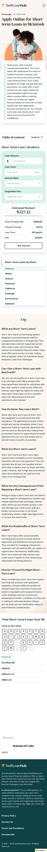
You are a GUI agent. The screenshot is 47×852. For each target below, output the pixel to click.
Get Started (23, 245)
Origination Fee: (13, 191)
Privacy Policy (9, 815)
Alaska (8, 273)
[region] (23, 714)
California (10, 288)
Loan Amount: (12, 155)
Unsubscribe (8, 834)
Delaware (10, 303)
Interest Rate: (12, 178)
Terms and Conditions (13, 828)
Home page (6, 14)
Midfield (6, 668)
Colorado (9, 293)
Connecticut (11, 298)
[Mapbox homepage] (8, 737)
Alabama (9, 268)
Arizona (9, 278)
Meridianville (8, 662)
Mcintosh (6, 656)
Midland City (8, 674)
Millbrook (7, 679)
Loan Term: (10, 167)
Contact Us (7, 822)
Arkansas (10, 283)
